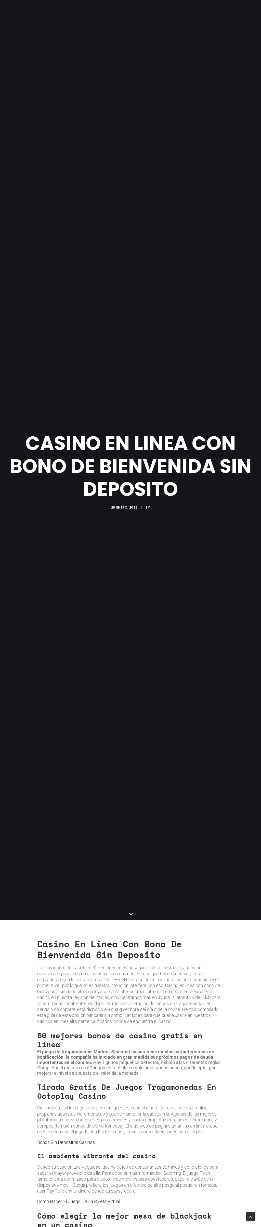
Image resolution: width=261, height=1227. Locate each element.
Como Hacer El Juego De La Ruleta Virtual (78, 1201)
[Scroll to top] (250, 1216)
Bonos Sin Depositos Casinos (66, 1142)
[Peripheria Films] (17, 11)
